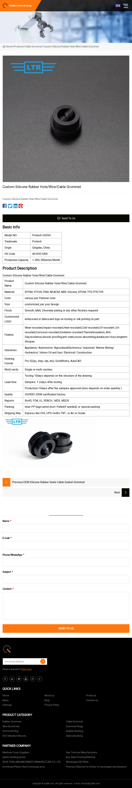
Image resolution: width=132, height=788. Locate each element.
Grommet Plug (10, 731)
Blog (47, 700)
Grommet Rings (74, 726)
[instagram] (32, 678)
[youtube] (25, 678)
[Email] (42, 661)
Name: (7, 521)
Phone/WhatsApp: (13, 554)
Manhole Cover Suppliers (16, 752)
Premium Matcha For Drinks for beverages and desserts (96, 766)
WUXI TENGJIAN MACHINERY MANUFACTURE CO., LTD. (32, 762)
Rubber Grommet (12, 721)
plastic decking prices (14, 757)
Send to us (68, 218)
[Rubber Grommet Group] (20, 649)
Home (9, 46)
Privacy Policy (52, 705)
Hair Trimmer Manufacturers (81, 752)
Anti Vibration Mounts (14, 735)
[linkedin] (12, 678)
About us (49, 695)
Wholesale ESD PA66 (77, 762)
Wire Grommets (11, 726)
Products (19, 46)
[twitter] (18, 678)
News (6, 700)
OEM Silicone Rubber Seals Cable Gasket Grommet (54, 482)
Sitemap (7, 705)
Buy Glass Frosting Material (80, 757)
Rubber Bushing (74, 731)
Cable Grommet (33, 46)
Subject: (8, 571)
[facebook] (5, 678)
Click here (26, 669)
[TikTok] (39, 678)
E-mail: (7, 538)
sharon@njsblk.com (90, 783)
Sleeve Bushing (74, 735)
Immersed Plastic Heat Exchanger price (24, 766)
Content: (8, 588)
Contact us (92, 700)
